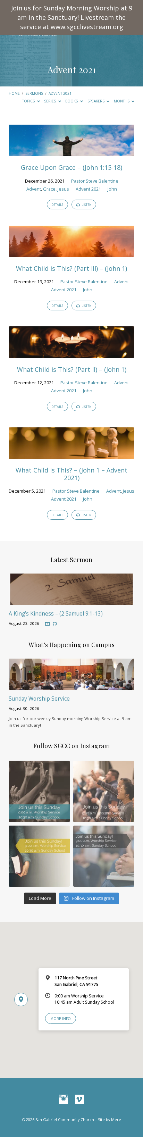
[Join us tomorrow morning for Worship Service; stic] (39, 791)
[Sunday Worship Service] (72, 686)
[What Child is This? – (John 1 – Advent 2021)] (72, 455)
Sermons (34, 93)
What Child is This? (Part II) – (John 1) (71, 369)
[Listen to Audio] (55, 624)
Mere (116, 1119)
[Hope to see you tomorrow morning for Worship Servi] (103, 791)
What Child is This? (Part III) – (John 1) (71, 268)
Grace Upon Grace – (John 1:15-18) (71, 167)
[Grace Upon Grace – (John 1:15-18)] (72, 152)
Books (72, 101)
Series (50, 101)
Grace (49, 189)
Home (14, 93)
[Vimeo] (79, 1099)
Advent (33, 189)
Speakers (96, 101)
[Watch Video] (47, 624)
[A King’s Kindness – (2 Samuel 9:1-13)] (72, 600)
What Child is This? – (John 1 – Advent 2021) (71, 474)
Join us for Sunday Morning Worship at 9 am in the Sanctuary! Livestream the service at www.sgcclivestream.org (71, 17)
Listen (86, 204)
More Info (60, 1018)
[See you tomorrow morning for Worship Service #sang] (103, 856)
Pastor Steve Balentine (94, 181)
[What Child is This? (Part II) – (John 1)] (72, 354)
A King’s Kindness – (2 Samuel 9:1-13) (56, 613)
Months (122, 101)
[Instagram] (63, 1099)
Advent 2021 (60, 93)
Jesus (63, 189)
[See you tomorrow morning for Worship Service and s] (39, 856)
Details (57, 204)
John (112, 189)
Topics (29, 101)
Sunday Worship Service (39, 698)
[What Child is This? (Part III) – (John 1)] (72, 253)
